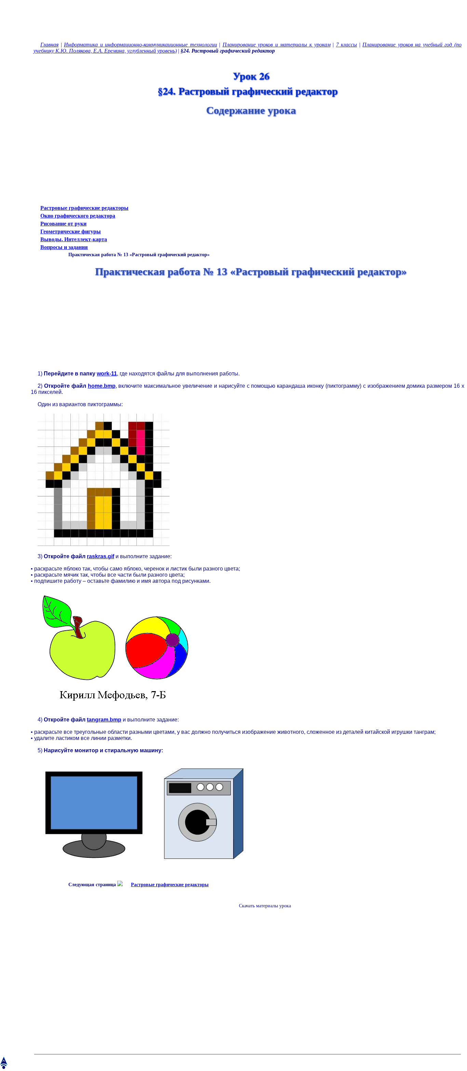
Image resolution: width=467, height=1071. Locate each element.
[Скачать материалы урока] (261, 911)
